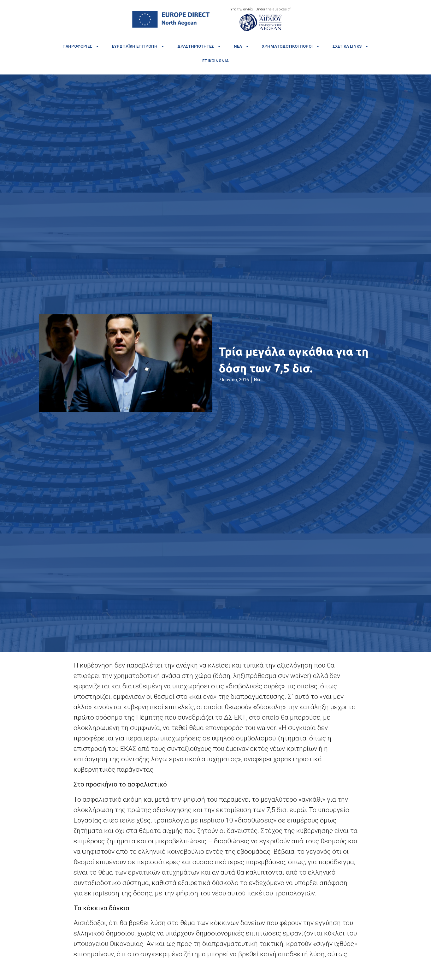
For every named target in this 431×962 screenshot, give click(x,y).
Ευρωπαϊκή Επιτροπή (134, 46)
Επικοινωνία (215, 60)
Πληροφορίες (77, 46)
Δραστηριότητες (195, 46)
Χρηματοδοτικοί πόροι (287, 46)
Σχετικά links (347, 46)
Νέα (238, 46)
